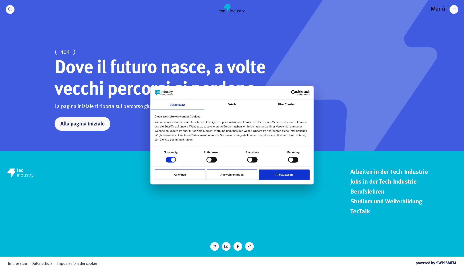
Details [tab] (232, 104)
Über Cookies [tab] (286, 104)
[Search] (10, 9)
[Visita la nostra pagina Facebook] (237, 246)
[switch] (211, 160)
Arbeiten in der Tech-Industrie (389, 172)
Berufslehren (367, 192)
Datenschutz (41, 264)
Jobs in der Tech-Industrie (383, 182)
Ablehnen (180, 174)
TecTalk (360, 212)
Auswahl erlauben (232, 174)
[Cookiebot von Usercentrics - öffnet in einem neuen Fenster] (294, 92)
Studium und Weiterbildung (386, 202)
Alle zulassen (284, 174)
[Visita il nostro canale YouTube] (226, 246)
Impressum (17, 264)
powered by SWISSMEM (436, 263)
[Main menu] (454, 9)
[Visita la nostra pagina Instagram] (214, 246)
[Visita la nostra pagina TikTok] (249, 246)
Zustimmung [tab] (177, 105)
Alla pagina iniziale (82, 124)
